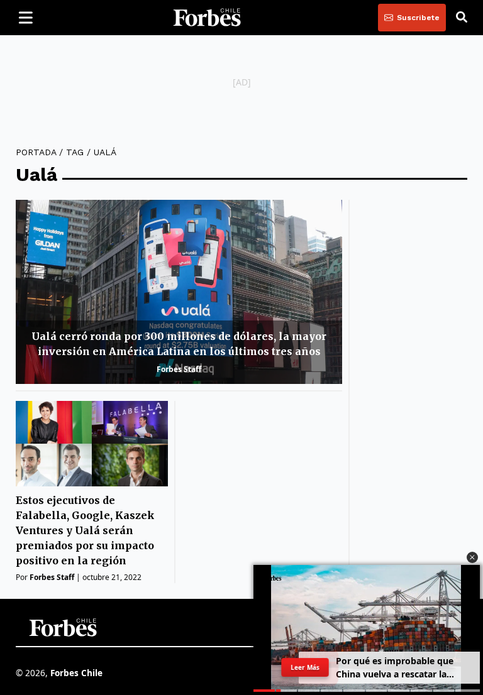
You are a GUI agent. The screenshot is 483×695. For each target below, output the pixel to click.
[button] (472, 557)
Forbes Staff (179, 369)
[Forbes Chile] (207, 18)
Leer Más (305, 667)
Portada (36, 152)
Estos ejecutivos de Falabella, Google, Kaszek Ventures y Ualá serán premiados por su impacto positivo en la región (85, 530)
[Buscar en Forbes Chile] (461, 17)
